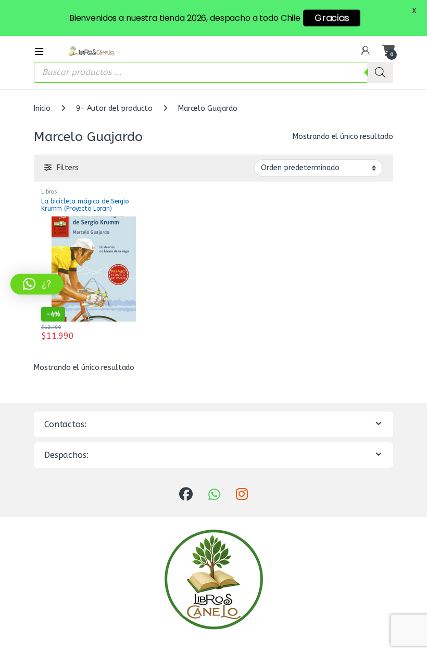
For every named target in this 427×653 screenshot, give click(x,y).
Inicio (42, 108)
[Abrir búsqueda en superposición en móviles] (213, 72)
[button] (37, 284)
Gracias (331, 18)
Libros (49, 191)
